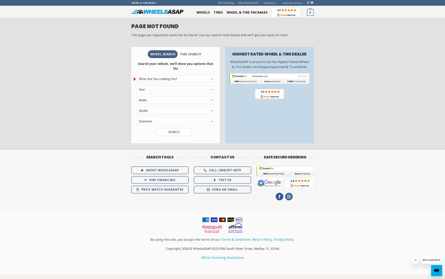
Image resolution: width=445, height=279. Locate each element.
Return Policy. (262, 239)
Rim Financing (226, 2)
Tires (218, 12)
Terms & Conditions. (236, 239)
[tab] (162, 54)
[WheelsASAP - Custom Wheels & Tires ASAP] (157, 12)
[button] (310, 12)
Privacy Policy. (284, 239)
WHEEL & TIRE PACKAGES (247, 12)
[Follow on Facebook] (279, 197)
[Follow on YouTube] (312, 3)
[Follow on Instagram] (308, 3)
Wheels (203, 12)
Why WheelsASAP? (248, 2)
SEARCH (174, 132)
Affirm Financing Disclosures (222, 258)
